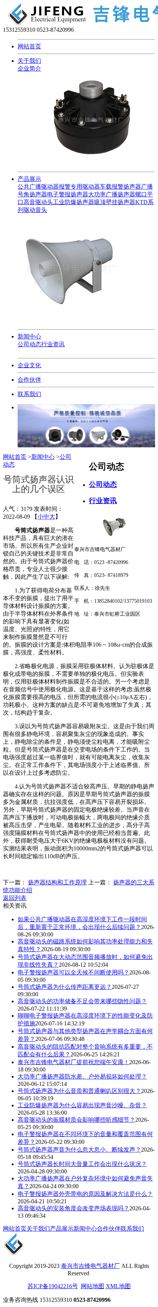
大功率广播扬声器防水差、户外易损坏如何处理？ (82, 1076)
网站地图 (92, 1286)
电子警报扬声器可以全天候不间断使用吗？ (73, 972)
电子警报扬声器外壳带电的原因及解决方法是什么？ (85, 1194)
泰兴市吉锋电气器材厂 (90, 1266)
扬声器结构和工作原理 (57, 882)
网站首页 (29, 46)
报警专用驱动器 (79, 186)
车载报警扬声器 (120, 186)
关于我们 (29, 61)
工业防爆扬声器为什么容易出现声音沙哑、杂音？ (82, 1105)
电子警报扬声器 (67, 194)
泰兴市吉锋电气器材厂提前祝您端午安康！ (73, 1062)
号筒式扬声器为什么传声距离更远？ (65, 987)
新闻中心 (29, 336)
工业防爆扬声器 (73, 202)
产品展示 (29, 179)
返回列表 (14, 898)
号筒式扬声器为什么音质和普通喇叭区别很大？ (79, 1091)
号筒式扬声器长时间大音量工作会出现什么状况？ (82, 1164)
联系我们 (29, 394)
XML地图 (118, 1286)
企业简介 (29, 68)
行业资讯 (53, 344)
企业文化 (29, 365)
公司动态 (29, 344)
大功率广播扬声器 (111, 194)
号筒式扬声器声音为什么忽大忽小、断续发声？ (79, 1149)
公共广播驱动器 (38, 186)
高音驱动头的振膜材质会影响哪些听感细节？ (76, 1120)
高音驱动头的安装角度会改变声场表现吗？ (73, 1208)
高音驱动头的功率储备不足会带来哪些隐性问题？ (82, 1001)
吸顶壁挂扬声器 (114, 202)
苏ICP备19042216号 (53, 1286)
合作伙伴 (29, 379)
